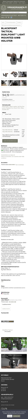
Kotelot (20, 22)
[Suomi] (11, 17)
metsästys (22, 15)
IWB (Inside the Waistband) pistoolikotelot (11, 25)
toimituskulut (4, 97)
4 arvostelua (20, 164)
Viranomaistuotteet (11, 22)
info (3, 17)
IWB (2, 281)
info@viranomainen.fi (6, 398)
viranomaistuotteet (9, 15)
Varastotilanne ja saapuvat (8, 155)
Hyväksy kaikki (16, 416)
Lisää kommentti (6, 308)
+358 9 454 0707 (8, 397)
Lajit (3, 22)
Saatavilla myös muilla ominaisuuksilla (8, 100)
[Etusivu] (14, 10)
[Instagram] (5, 409)
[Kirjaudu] (6, 17)
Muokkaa (10, 416)
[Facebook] (2, 409)
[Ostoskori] (8, 17)
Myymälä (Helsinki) (8, 130)
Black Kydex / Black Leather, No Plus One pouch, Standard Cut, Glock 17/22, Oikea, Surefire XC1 (13, 108)
